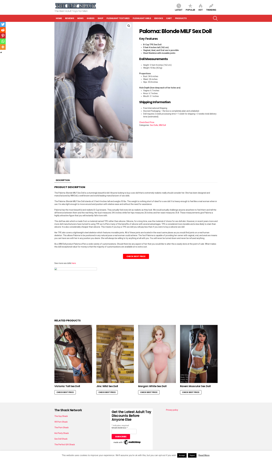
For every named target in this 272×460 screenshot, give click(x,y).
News (80, 18)
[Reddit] (3, 30)
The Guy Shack (61, 416)
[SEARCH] (215, 18)
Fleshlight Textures (118, 18)
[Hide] (1, 52)
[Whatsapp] (3, 41)
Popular (190, 10)
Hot (200, 10)
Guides (90, 18)
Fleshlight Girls (142, 18)
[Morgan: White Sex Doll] (157, 354)
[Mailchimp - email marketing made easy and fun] (127, 444)
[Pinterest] (3, 35)
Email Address (120, 427)
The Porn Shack (61, 427)
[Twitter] (3, 24)
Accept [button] (182, 455)
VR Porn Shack (61, 422)
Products (181, 18)
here (74, 263)
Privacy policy (172, 410)
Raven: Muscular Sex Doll (195, 386)
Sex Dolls (154, 125)
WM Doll (162, 125)
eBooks (158, 18)
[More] (3, 47)
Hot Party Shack (61, 433)
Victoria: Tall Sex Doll (67, 386)
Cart (169, 18)
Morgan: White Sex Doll (152, 386)
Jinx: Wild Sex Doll (107, 386)
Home (59, 18)
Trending (211, 10)
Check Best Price (146, 122)
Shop (100, 18)
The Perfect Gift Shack (64, 444)
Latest (178, 10)
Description (63, 180)
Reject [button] (192, 455)
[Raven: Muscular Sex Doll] (199, 354)
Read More (204, 455)
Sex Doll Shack (60, 439)
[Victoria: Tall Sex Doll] (73, 354)
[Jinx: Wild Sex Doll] (115, 354)
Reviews (69, 18)
